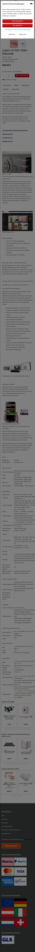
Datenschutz (22, 34)
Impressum (12, 34)
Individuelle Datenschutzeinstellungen (17, 29)
